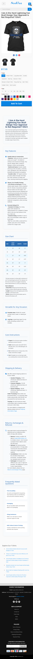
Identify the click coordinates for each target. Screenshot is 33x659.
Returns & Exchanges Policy (15, 469)
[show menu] (3, 3)
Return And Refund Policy (16, 632)
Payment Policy (16, 637)
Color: (5, 94)
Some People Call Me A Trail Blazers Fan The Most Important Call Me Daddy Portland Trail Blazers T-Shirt (17, 560)
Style (3, 73)
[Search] (30, 9)
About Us (16, 609)
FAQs (16, 616)
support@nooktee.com (21, 438)
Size (3, 88)
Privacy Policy (16, 629)
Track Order (16, 614)
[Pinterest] (19, 55)
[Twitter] (16, 55)
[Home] (16, 3)
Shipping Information (16, 634)
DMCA (16, 619)
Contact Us (16, 611)
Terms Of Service (16, 627)
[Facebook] (14, 55)
